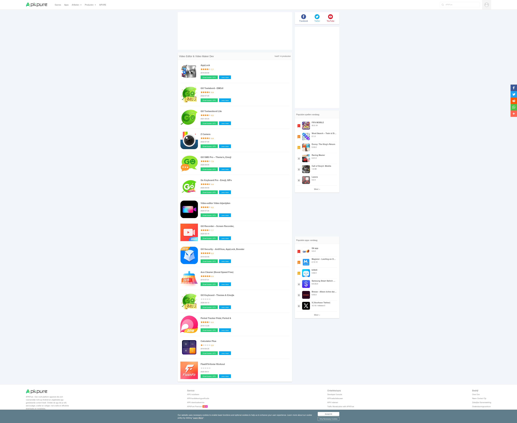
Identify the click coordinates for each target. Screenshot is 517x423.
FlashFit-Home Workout (213, 364)
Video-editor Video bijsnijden (215, 203)
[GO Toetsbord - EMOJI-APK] (189, 94)
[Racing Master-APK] (306, 157)
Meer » (317, 189)
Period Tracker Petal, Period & (216, 318)
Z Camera (205, 134)
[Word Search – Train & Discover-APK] (306, 135)
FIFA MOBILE (318, 122)
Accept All (328, 414)
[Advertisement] (235, 31)
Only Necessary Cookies (328, 419)
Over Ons (476, 394)
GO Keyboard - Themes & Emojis (217, 295)
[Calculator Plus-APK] (189, 347)
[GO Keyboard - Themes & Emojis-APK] (189, 301)
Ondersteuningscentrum (481, 406)
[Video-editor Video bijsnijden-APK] (189, 209)
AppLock (205, 65)
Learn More (198, 417)
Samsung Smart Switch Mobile (324, 280)
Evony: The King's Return (323, 144)
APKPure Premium (194, 406)
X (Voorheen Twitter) (321, 302)
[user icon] (486, 4)
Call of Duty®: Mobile (321, 166)
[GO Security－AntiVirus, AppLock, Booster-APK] (189, 255)
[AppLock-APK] (189, 71)
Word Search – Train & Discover (324, 133)
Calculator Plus (208, 341)
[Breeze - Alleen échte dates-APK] (306, 294)
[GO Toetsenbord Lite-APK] (189, 117)
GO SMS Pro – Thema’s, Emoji (216, 157)
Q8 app (315, 248)
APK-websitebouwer (335, 398)
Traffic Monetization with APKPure (340, 406)
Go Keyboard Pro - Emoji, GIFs (216, 180)
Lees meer (225, 77)
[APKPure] (36, 5)
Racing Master (318, 155)
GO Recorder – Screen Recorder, (217, 226)
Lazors (315, 176)
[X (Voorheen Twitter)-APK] (306, 305)
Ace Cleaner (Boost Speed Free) (217, 272)
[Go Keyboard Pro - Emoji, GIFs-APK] (189, 186)
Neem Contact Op (479, 398)
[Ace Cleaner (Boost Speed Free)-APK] (189, 278)
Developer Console (334, 394)
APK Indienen (332, 402)
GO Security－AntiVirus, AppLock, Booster (222, 249)
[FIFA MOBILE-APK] (306, 125)
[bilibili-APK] (306, 272)
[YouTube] (330, 16)
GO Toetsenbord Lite (211, 111)
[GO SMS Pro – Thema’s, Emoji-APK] (189, 163)
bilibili (314, 270)
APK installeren (193, 394)
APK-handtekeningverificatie (198, 398)
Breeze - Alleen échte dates (324, 291)
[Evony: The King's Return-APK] (306, 146)
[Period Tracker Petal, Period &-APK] (189, 324)
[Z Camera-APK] (189, 140)
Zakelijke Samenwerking (481, 402)
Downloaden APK (209, 77)
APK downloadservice (195, 402)
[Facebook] (303, 16)
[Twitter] (317, 16)
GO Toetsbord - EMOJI (212, 88)
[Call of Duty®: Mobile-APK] (306, 168)
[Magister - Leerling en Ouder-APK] (306, 261)
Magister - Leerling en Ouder (324, 259)
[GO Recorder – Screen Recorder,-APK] (189, 232)
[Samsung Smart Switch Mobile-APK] (306, 283)
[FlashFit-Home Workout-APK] (189, 370)
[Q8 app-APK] (306, 250)
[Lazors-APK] (306, 179)
